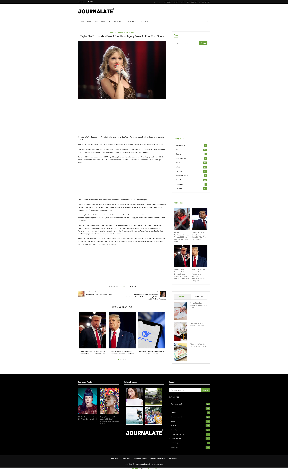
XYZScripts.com (152, 468)
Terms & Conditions (193, 2)
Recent (182, 297)
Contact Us (166, 2)
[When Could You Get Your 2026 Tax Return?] (180, 352)
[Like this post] (125, 286)
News (103, 21)
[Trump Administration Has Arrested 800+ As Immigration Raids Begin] (182, 219)
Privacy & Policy (178, 2)
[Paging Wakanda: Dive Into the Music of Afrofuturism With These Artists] (109, 401)
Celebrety (191, 184)
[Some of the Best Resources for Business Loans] (180, 311)
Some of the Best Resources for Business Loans (198, 305)
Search (203, 43)
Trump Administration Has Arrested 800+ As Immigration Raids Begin (181, 237)
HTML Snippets (135, 468)
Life (109, 21)
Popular (199, 297)
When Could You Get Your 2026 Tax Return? (198, 345)
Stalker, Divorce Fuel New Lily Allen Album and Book (87, 418)
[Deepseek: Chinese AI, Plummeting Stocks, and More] (151, 330)
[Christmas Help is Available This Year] (180, 331)
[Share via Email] (135, 286)
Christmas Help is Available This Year (197, 324)
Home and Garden (131, 21)
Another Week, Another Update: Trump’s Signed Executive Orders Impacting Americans (182, 274)
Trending (191, 171)
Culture (96, 21)
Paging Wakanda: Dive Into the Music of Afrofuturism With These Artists (109, 420)
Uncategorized (191, 145)
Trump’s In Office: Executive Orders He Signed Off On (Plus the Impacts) (199, 236)
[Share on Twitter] (130, 286)
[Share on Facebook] (127, 286)
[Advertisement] (122, 119)
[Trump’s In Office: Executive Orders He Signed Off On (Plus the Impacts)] (199, 219)
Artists (89, 21)
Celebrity (120, 32)
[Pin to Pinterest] (132, 286)
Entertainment (117, 21)
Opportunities (144, 21)
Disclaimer (206, 2)
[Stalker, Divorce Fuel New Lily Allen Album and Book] (87, 401)
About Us (157, 2)
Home (82, 21)
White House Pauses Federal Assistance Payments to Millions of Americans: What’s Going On (199, 275)
